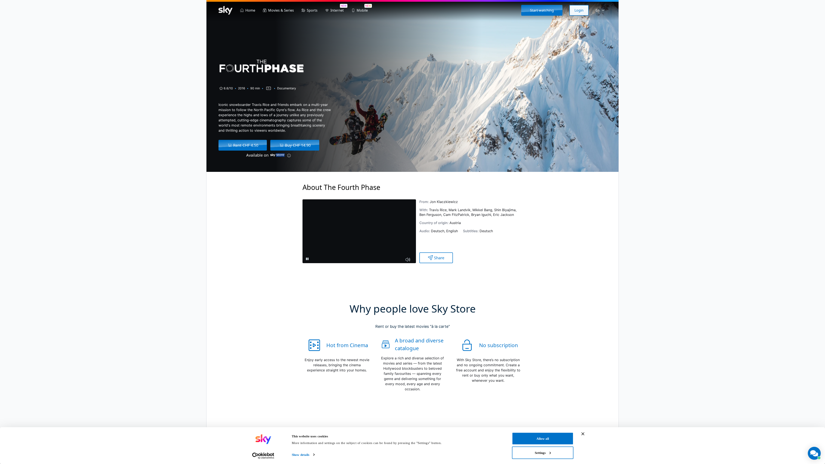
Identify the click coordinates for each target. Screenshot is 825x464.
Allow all (542, 438)
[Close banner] (582, 433)
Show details (300, 454)
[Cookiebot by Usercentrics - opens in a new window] (263, 455)
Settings (540, 452)
